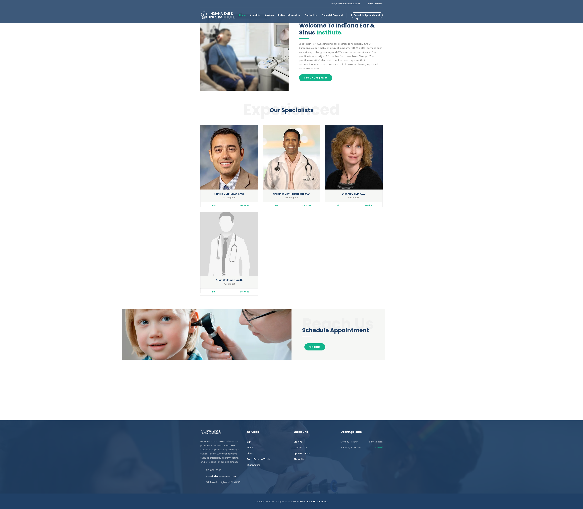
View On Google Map (315, 77)
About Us (255, 15)
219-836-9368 (375, 3)
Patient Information (289, 15)
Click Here (314, 346)
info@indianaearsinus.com (345, 3)
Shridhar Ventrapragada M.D (291, 194)
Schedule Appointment (367, 15)
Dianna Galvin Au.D (354, 194)
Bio (214, 205)
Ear (249, 441)
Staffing (298, 441)
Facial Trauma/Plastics (259, 459)
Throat (250, 453)
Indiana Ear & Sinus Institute (313, 501)
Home (242, 15)
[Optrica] (217, 15)
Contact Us (311, 15)
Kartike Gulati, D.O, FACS (229, 194)
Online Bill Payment (332, 15)
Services (269, 15)
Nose (250, 447)
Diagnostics (254, 464)
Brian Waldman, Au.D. (229, 280)
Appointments (302, 453)
